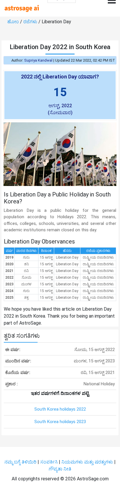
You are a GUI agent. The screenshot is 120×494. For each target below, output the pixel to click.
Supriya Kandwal (38, 60)
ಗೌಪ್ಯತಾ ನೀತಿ (60, 469)
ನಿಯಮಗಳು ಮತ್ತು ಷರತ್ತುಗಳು (87, 462)
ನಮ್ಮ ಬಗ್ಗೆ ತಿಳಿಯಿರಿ (21, 462)
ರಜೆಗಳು (30, 21)
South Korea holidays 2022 (60, 409)
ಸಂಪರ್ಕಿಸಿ (49, 462)
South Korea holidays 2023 (60, 421)
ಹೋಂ (13, 21)
